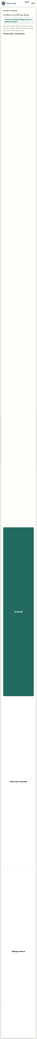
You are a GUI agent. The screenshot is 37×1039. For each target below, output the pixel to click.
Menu (33, 3)
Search (27, 3)
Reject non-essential (18, 782)
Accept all (18, 612)
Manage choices (18, 951)
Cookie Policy (20, 34)
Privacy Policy (8, 34)
